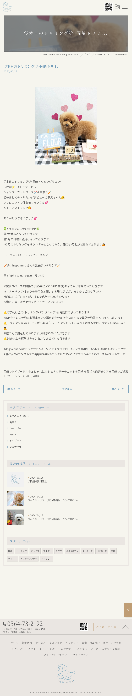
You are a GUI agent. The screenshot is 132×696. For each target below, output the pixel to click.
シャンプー (15, 428)
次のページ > (119, 389)
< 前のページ (13, 389)
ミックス (35, 551)
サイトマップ (80, 654)
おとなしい (46, 558)
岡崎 (10, 551)
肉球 (113, 551)
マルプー (47, 551)
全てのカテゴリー (19, 416)
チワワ (59, 551)
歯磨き (36, 376)
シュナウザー (24, 376)
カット (13, 434)
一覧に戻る (66, 389)
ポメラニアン (72, 551)
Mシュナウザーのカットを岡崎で (65, 371)
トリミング (21, 551)
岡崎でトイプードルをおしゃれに (24, 371)
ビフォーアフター (29, 558)
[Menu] (125, 7)
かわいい (12, 558)
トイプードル (10, 376)
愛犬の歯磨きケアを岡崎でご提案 (107, 371)
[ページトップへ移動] (126, 626)
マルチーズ (87, 551)
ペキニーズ (102, 551)
